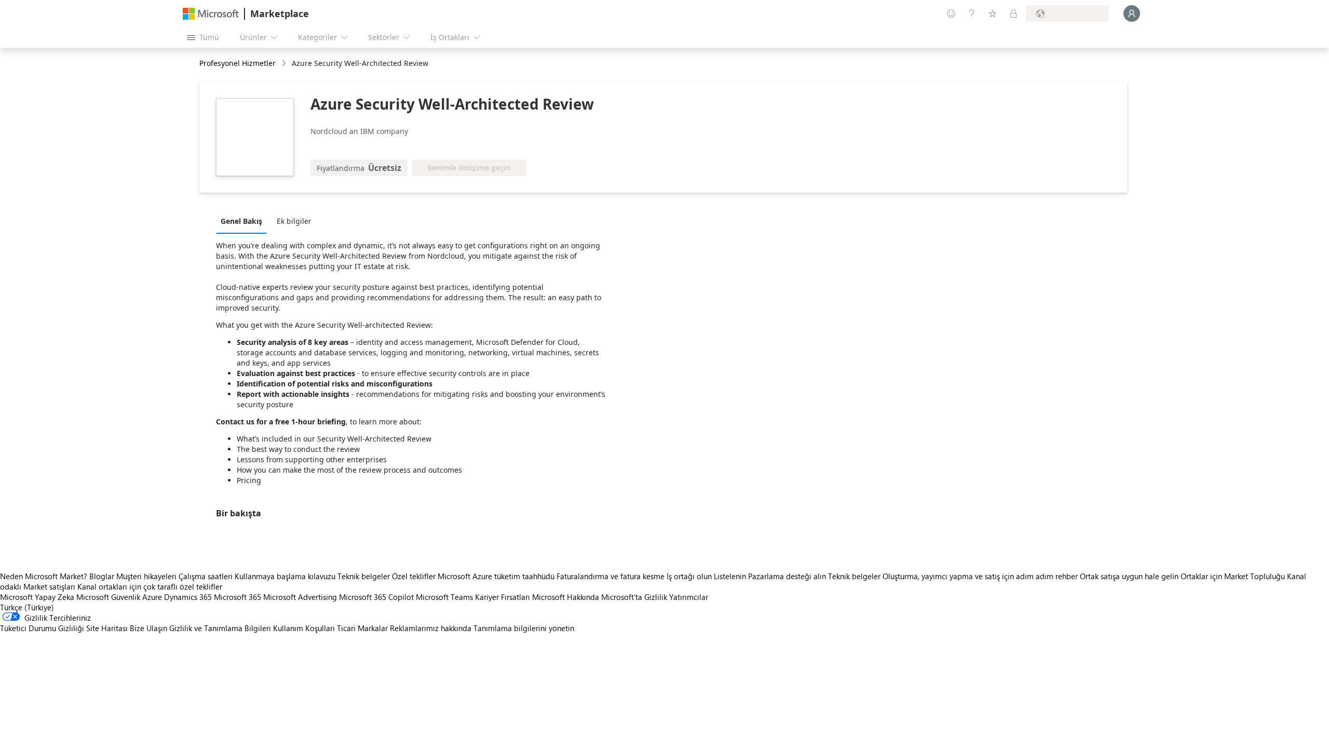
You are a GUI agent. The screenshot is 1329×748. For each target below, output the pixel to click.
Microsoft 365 (237, 597)
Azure (152, 597)
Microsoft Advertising (300, 597)
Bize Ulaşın (148, 628)
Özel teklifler (414, 576)
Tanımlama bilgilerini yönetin (523, 628)
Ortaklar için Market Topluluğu (1233, 576)
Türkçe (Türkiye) (27, 607)
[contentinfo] (285, 64)
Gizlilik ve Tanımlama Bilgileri (220, 628)
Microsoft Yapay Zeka (37, 597)
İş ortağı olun (689, 576)
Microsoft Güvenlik (108, 597)
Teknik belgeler (363, 576)
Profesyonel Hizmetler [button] (237, 63)
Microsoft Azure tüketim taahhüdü (497, 576)
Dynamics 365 (188, 597)
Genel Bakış (241, 221)
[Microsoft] (211, 14)
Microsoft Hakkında (565, 597)
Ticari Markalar (362, 628)
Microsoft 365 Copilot (376, 597)
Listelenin (730, 576)
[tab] (244, 220)
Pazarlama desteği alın (787, 576)
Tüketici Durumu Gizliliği (42, 628)
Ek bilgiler (294, 221)
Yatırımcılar (688, 597)
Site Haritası (107, 628)
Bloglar (101, 576)
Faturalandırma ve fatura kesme (610, 576)
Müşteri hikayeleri (146, 576)
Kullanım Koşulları (304, 628)
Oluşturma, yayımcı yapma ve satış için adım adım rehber (980, 576)
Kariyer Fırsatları (502, 597)
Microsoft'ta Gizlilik (634, 597)
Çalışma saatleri (206, 576)
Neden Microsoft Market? (43, 576)
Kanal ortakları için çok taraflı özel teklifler (149, 586)
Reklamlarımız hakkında (430, 628)
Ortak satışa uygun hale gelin (1129, 576)
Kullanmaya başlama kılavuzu (285, 576)
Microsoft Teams (444, 597)
